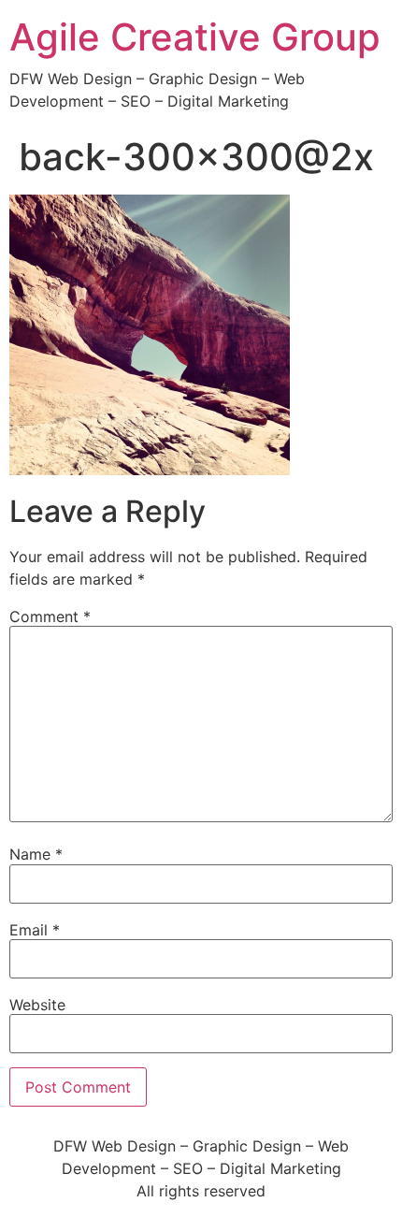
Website (37, 1004)
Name (36, 854)
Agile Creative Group (194, 37)
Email (34, 929)
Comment (50, 616)
